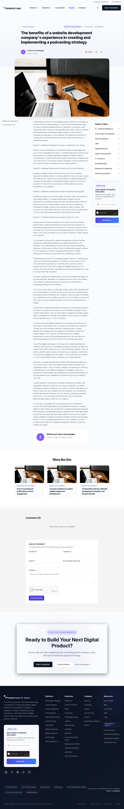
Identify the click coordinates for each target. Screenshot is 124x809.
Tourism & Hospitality (72, 748)
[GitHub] (29, 772)
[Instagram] (23, 772)
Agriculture (68, 752)
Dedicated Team (109, 730)
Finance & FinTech (71, 705)
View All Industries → (72, 756)
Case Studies (60, 8)
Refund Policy (107, 804)
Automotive (68, 713)
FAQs (105, 713)
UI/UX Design (49, 737)
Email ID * (32, 561)
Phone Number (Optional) (71, 561)
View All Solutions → (52, 741)
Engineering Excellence (101, 2)
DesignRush (116, 791)
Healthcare (68, 701)
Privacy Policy (82, 804)
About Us (87, 701)
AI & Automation (50, 713)
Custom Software (51, 705)
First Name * (33, 551)
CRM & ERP (49, 725)
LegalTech (68, 729)
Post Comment (36, 598)
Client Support (116, 2)
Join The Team (89, 713)
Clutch (108, 791)
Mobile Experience (51, 733)
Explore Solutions (64, 664)
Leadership (88, 705)
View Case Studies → (82, 664)
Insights (71, 8)
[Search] (98, 8)
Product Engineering (52, 709)
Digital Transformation (52, 717)
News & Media (109, 701)
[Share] (101, 52)
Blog (105, 705)
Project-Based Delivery (112, 734)
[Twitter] (12, 772)
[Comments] (96, 52)
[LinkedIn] (6, 772)
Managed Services (110, 742)
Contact (87, 717)
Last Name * (67, 551)
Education (68, 733)
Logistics (68, 721)
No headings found (8, 125)
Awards (86, 725)
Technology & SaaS (71, 717)
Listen (90, 52)
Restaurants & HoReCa (72, 744)
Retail (66, 709)
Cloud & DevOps (50, 721)
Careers (87, 709)
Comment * (32, 570)
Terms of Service (95, 804)
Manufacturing (69, 725)
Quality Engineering (51, 729)
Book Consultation (111, 8)
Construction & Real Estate (71, 738)
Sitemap (117, 804)
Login (105, 717)
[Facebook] (18, 772)
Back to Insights (28, 27)
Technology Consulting (52, 701)
